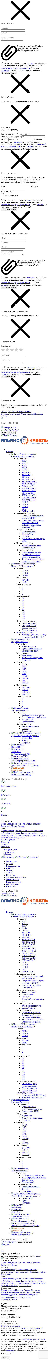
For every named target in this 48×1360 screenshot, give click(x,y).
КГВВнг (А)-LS (28, 495)
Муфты (25, 740)
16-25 (24, 669)
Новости (22, 824)
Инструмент (27, 731)
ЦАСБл (25, 470)
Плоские (25, 536)
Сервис (9, 864)
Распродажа (16, 770)
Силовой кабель (8, 1269)
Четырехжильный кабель (32, 559)
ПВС (24, 509)
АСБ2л (25, 463)
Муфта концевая (29, 646)
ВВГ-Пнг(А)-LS (29, 488)
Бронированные (29, 532)
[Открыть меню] (2, 1249)
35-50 (24, 674)
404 (2, 1251)
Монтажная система (30, 726)
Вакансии (37, 824)
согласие (30, 63)
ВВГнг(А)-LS (27, 486)
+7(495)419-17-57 (9, 411)
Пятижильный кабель (31, 561)
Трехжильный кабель (31, 557)
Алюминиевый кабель (31, 545)
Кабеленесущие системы (26, 1269)
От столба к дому (29, 623)
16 (23, 598)
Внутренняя (27, 655)
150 (23, 614)
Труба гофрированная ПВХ (23, 761)
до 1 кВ (25, 690)
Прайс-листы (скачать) (21, 774)
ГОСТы (27, 1285)
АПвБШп (26, 472)
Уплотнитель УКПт (19, 756)
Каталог (7, 855)
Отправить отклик (9, 287)
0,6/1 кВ (25, 580)
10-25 (24, 667)
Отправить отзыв (8, 377)
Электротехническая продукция (25, 765)
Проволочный (28, 722)
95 (23, 609)
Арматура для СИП (24, 632)
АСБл (24, 461)
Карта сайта (25, 1297)
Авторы (21, 826)
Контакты (5, 847)
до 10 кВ (25, 692)
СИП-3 (25, 504)
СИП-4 (25, 507)
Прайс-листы (9, 852)
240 (23, 619)
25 (23, 600)
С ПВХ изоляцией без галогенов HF (31, 526)
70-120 (24, 676)
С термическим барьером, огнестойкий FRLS (33, 521)
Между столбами (29, 625)
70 (23, 607)
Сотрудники (12, 824)
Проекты (5, 842)
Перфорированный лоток (33, 715)
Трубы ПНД (27, 738)
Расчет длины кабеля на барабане (23, 836)
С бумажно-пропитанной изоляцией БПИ (33, 517)
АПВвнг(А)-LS (28, 479)
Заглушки (26, 742)
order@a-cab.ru (10, 427)
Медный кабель (28, 548)
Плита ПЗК (16, 747)
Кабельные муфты (38, 1272)
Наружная (26, 660)
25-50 (24, 671)
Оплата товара (27, 414)
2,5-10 (24, 664)
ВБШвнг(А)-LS (28, 500)
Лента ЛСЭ (16, 752)
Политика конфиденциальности (15, 1292)
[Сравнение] (32, 857)
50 (23, 605)
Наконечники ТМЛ (30, 651)
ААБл (24, 468)
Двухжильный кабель (31, 555)
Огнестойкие (27, 534)
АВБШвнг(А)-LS (29, 481)
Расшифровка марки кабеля (28, 835)
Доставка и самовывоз (11, 414)
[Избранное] (21, 857)
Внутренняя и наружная (32, 658)
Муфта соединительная (32, 648)
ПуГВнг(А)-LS (28, 511)
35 (23, 603)
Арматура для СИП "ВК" (33, 637)
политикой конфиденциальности (15, 68)
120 (23, 612)
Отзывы (4, 844)
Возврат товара (14, 833)
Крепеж (25, 729)
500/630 (25, 683)
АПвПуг (25, 477)
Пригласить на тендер (10, 1326)
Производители (8, 840)
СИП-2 (25, 502)
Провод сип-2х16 (29, 628)
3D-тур (14, 826)
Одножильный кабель (31, 552)
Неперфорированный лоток (34, 717)
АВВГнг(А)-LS (28, 484)
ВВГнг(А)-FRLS (29, 491)
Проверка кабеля (13, 882)
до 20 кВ (25, 694)
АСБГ (24, 465)
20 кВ (24, 582)
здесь (38, 1256)
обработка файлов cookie (34, 1339)
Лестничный (27, 719)
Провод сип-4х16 (29, 630)
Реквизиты (6, 826)
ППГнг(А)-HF (28, 493)
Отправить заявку (9, 73)
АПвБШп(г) (27, 475)
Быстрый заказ (10, 849)
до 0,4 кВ (26, 687)
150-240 (25, 678)
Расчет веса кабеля (29, 833)
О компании (11, 861)
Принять (5, 1358)
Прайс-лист (11, 886)
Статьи (29, 824)
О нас (4, 824)
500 (23, 680)
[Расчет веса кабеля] (8, 857)
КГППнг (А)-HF (29, 497)
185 (23, 616)
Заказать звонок (24, 411)
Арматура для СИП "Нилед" (34, 635)
